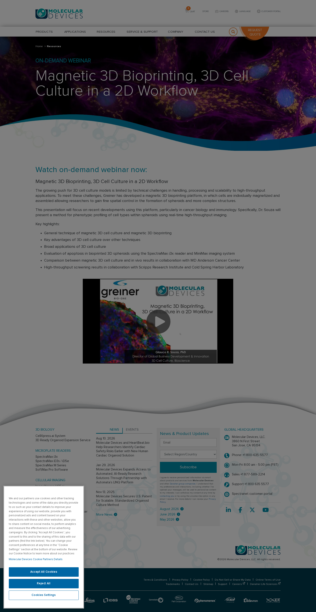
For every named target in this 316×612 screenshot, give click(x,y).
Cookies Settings (44, 595)
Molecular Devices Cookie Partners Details (36, 559)
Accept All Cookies (43, 571)
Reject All (44, 583)
